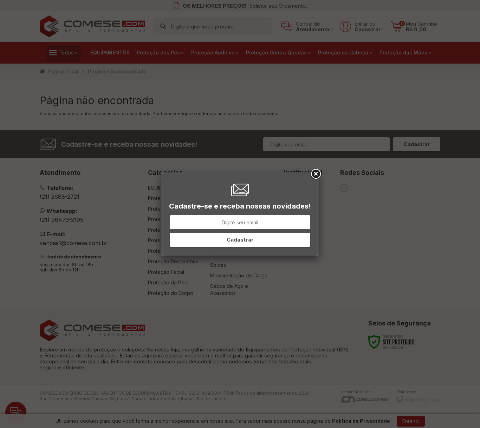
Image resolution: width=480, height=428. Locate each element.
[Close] (315, 174)
